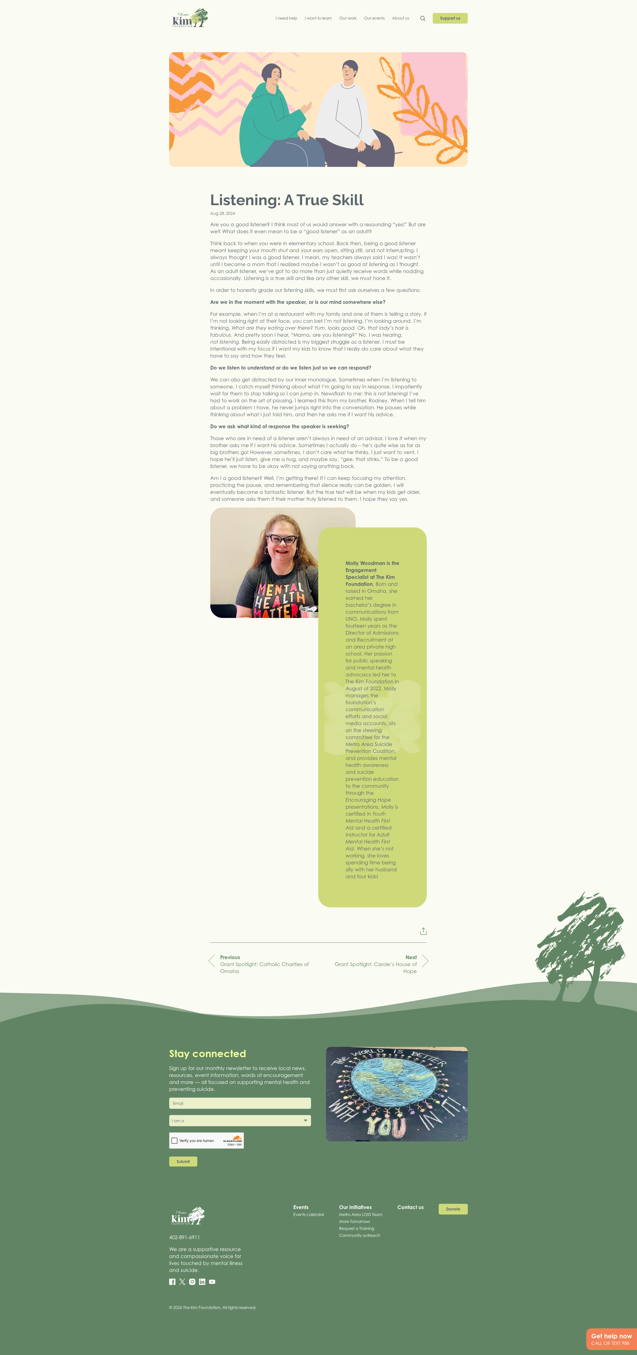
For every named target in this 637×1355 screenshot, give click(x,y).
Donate (453, 1209)
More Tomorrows (354, 1221)
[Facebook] (172, 1282)
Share (423, 931)
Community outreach (359, 1235)
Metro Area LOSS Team (360, 1214)
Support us (450, 18)
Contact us (410, 1207)
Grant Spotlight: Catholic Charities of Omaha (264, 964)
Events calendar (308, 1214)
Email (178, 1103)
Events (301, 1207)
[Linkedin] (202, 1282)
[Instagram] (192, 1282)
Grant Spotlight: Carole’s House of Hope (376, 964)
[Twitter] (182, 1282)
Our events (374, 18)
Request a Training (356, 1228)
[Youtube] (212, 1282)
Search (422, 19)
